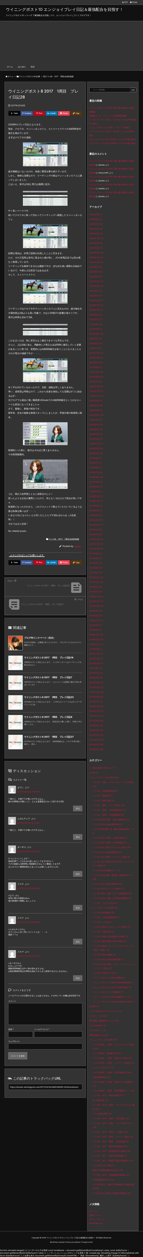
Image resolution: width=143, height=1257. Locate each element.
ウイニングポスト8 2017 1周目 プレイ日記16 (48, 657)
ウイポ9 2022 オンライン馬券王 (108, 888)
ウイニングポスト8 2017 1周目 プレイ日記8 (48, 717)
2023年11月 (96, 257)
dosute (77, 546)
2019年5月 (95, 472)
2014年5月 (96, 740)
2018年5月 (95, 515)
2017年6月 (95, 568)
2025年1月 (95, 233)
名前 (11, 1029)
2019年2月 (95, 486)
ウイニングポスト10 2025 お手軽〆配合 (112, 987)
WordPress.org (96, 1223)
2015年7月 (95, 673)
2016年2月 (96, 644)
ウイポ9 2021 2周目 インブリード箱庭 (111, 857)
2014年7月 (96, 730)
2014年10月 (96, 716)
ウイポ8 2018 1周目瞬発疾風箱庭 (111, 1175)
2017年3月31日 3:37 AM (28, 823)
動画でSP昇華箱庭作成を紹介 (108, 1170)
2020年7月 (95, 405)
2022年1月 (95, 348)
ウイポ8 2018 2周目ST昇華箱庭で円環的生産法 (113, 1186)
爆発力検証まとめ (98, 1035)
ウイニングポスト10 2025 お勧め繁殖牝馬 (113, 982)
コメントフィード (97, 1219)
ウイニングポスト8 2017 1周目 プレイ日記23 (49, 697)
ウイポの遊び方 (97, 1025)
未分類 (94, 1006)
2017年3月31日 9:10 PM (28, 956)
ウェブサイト (14, 1041)
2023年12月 (96, 252)
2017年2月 (95, 587)
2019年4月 (96, 477)
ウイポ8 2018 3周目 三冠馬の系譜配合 (112, 1193)
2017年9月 (95, 553)
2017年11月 (96, 544)
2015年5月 (96, 682)
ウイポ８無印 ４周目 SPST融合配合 (112, 1072)
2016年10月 (96, 606)
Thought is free (86, 1242)
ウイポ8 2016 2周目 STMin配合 (111, 1118)
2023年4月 (96, 281)
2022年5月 (95, 329)
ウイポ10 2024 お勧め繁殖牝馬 (108, 959)
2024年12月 (96, 238)
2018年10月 (96, 501)
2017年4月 (96, 577)
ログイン (93, 1211)
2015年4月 (96, 687)
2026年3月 (95, 214)
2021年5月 (96, 372)
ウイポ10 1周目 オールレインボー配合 (111, 927)
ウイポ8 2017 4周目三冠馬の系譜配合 (113, 1160)
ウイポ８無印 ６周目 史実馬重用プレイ (113, 1090)
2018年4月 (96, 520)
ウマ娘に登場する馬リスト (102, 768)
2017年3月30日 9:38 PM (28, 792)
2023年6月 (96, 272)
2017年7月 (95, 563)
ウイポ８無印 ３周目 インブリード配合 (113, 1063)
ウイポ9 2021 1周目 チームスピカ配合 (112, 847)
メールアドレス (41, 1029)
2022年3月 (95, 338)
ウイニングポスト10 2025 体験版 (109, 977)
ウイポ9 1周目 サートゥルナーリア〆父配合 (113, 784)
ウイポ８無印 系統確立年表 (107, 1053)
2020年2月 (95, 429)
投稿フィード (95, 1215)
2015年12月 (96, 654)
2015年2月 (96, 697)
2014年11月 (96, 711)
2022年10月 (96, 310)
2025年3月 (96, 229)
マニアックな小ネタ (103, 1067)
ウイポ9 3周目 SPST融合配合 (109, 810)
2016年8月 (95, 615)
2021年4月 (96, 377)
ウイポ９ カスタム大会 (105, 903)
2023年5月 (96, 276)
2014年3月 (96, 749)
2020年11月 (96, 391)
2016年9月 (95, 611)
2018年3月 (96, 525)
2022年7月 (95, 319)
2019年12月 (96, 439)
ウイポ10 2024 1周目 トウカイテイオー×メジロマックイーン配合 (114, 966)
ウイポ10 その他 (102, 922)
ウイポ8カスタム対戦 (104, 1165)
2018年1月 (95, 534)
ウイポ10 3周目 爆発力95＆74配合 (110, 941)
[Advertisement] (71, 42)
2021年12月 (96, 353)
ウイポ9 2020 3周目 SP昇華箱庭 (110, 842)
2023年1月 (95, 295)
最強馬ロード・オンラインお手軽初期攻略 (108, 115)
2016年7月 (96, 620)
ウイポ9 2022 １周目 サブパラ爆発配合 (112, 893)
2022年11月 (96, 305)
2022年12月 (96, 300)
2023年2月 (95, 291)
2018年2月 (95, 529)
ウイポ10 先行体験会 (103, 912)
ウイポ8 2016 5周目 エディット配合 (113, 1136)
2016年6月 (95, 625)
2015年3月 (96, 692)
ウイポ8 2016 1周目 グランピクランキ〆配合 (114, 1107)
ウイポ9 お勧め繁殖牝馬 (105, 791)
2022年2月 (95, 343)
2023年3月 (96, 286)
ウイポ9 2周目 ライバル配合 (109, 805)
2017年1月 (95, 592)
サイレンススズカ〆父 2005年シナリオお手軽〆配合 (112, 139)
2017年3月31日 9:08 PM (28, 888)
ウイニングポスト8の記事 (29, 76)
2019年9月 (95, 453)
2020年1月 (95, 434)
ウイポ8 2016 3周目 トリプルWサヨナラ (113, 1125)
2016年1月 (95, 649)
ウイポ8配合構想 (102, 1113)
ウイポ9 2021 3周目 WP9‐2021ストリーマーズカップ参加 (113, 863)
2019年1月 (95, 491)
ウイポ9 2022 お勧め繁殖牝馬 (107, 884)
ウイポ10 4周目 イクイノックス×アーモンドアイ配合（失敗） (113, 948)
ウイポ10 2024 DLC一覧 (105, 973)
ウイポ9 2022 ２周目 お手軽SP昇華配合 (112, 898)
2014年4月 (96, 744)
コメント (12, 1001)
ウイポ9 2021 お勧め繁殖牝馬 (107, 852)
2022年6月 (95, 324)
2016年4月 (96, 634)
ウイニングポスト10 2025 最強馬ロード (112, 997)
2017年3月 (96, 582)
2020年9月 (95, 400)
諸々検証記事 (100, 1100)
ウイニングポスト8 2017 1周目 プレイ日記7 (48, 677)
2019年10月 (96, 448)
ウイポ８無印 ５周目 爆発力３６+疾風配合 (113, 1084)
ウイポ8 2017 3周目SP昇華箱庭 (110, 1156)
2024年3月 (96, 248)
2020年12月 (96, 386)
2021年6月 (95, 367)
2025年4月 (95, 224)
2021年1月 (95, 381)
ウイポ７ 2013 (98, 1016)
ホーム (10, 76)
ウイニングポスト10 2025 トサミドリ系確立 (109, 127)
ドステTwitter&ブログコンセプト (105, 1011)
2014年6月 (96, 735)
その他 (93, 772)
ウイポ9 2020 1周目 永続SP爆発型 (111, 819)
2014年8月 (96, 725)
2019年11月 (96, 443)
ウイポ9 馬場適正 (103, 795)
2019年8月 (95, 458)
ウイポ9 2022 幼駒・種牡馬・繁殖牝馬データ (113, 877)
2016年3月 (96, 639)
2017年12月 (96, 539)
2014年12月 (96, 706)
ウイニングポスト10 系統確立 (108, 992)
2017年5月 (95, 572)
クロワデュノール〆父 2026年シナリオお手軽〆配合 (112, 143)
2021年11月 (96, 357)
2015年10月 (96, 663)
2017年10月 (96, 549)
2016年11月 (96, 601)
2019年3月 (95, 482)
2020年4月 (95, 420)
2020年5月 (96, 415)
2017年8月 (95, 558)
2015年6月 (95, 677)
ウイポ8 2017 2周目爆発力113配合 (111, 1151)
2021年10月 (96, 362)
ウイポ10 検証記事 (103, 931)
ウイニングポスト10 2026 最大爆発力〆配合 (114, 1001)
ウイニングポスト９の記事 (103, 777)
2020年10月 (96, 396)
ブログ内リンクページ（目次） (39, 637)
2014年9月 (96, 720)
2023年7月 (95, 267)
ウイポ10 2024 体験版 (104, 954)
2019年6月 (95, 467)
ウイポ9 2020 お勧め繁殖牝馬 (107, 824)
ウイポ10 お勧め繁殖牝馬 (106, 917)
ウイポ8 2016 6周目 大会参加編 (110, 1141)
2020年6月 (95, 410)
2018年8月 (95, 506)
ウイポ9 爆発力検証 (104, 800)
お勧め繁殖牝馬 (101, 1077)
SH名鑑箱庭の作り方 (103, 1179)
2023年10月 (96, 262)
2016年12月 (96, 596)
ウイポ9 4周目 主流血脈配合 (108, 815)
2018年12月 (96, 496)
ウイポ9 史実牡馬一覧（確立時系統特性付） (113, 831)
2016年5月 (95, 630)
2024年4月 (96, 243)
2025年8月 (95, 219)
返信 (78, 808)
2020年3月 (96, 424)
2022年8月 (95, 315)
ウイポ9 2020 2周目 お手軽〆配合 (110, 838)
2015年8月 (95, 668)
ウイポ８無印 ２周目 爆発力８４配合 (112, 1058)
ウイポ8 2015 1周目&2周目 (108, 1095)
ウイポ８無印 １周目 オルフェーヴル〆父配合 (113, 1046)
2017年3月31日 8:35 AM (28, 851)
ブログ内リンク (97, 1030)
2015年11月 (96, 658)
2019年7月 (95, 463)
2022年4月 (96, 334)
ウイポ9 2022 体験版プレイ (106, 870)
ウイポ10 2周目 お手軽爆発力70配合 (110, 936)
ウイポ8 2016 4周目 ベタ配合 (110, 1132)
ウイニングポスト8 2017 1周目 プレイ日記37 (49, 736)
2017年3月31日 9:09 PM (28, 922)
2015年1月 (95, 701)
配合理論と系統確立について (104, 1020)
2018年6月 (95, 510)
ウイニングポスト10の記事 (103, 908)
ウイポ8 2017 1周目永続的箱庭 (60, 76)
